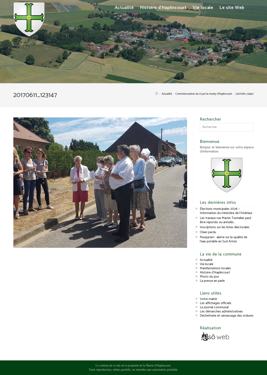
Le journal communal (214, 307)
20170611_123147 (245, 94)
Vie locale (206, 264)
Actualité (206, 260)
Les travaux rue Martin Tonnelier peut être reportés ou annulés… (225, 220)
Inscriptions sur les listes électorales (224, 227)
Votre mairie (208, 299)
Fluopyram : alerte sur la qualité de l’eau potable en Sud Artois (223, 239)
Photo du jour (209, 276)
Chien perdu (208, 232)
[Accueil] (156, 94)
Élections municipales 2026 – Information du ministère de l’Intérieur (226, 211)
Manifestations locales (215, 268)
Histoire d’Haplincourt (215, 272)
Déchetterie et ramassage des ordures (226, 315)
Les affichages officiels (215, 303)
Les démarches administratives (221, 311)
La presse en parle (212, 281)
